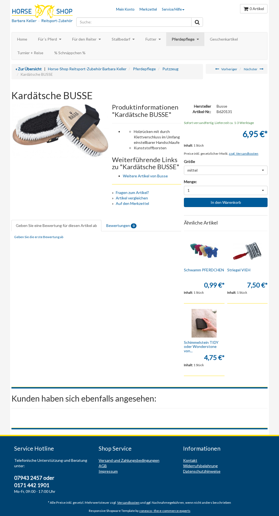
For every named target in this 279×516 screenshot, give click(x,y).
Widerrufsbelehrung (200, 465)
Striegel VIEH (238, 270)
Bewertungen (120, 225)
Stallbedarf (121, 39)
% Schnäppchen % (70, 52)
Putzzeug (170, 68)
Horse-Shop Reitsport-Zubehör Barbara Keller (87, 68)
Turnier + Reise (30, 52)
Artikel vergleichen (132, 198)
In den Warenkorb (226, 202)
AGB (103, 465)
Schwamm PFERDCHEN (204, 270)
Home (22, 39)
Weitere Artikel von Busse (145, 176)
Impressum (108, 471)
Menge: (190, 181)
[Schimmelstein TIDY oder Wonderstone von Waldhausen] (204, 323)
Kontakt (190, 460)
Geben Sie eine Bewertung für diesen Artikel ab (56, 225)
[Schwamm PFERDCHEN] (204, 250)
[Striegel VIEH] (247, 250)
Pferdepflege (183, 39)
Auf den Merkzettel (132, 203)
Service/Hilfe (172, 9)
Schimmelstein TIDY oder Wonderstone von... (201, 346)
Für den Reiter (84, 39)
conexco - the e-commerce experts (164, 511)
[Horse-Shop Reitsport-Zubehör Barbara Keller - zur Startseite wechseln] (42, 14)
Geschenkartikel (224, 39)
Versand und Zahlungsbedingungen (129, 460)
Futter (151, 39)
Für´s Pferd (48, 39)
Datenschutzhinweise (201, 471)
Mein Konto (125, 9)
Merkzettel (148, 9)
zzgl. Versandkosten (243, 153)
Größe (189, 161)
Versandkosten (128, 502)
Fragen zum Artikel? (132, 192)
